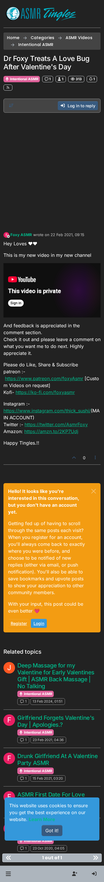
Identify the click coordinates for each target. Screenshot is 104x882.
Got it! (52, 830)
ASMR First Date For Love (51, 794)
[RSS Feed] (7, 88)
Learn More (42, 819)
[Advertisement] (52, 171)
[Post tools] (95, 457)
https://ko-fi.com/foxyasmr (45, 392)
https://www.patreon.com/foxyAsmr (44, 378)
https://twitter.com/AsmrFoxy (56, 424)
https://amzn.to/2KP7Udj (51, 431)
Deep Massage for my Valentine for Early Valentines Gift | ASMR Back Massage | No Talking (55, 676)
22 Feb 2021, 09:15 (67, 234)
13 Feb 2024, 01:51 (47, 701)
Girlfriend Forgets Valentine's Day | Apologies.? (55, 721)
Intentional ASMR (23, 79)
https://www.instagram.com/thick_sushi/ (47, 411)
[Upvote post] (74, 457)
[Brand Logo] (41, 14)
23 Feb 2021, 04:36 (48, 740)
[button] (8, 874)
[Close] (94, 491)
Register (19, 623)
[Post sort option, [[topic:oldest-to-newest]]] (11, 105)
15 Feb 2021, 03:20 (48, 778)
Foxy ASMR (21, 234)
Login (39, 623)
